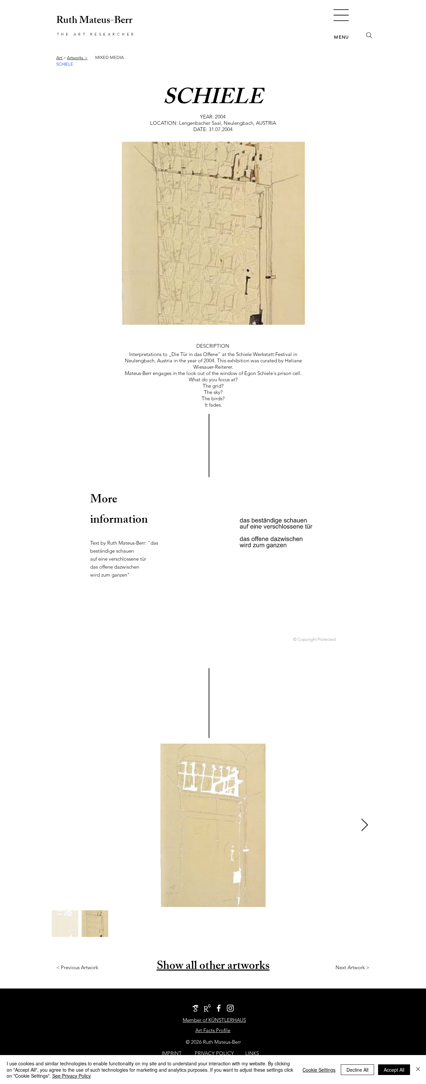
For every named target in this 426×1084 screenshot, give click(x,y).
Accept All (394, 1069)
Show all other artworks (213, 967)
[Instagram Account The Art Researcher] (230, 1008)
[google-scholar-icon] (195, 1008)
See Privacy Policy (71, 1075)
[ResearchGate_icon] (207, 1008)
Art (59, 57)
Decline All (357, 1069)
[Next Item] (364, 825)
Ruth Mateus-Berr (94, 21)
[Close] (418, 1069)
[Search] (369, 35)
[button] (341, 15)
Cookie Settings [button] (319, 1069)
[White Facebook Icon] (218, 1008)
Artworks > (77, 57)
